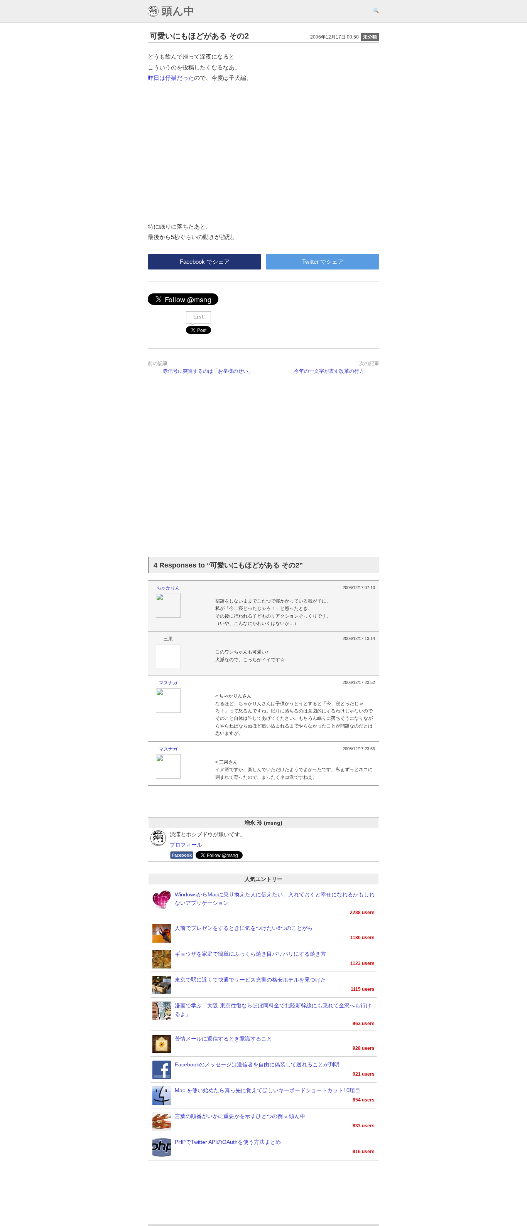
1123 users (362, 963)
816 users (364, 1151)
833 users (364, 1125)
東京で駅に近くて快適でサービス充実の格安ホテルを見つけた (250, 980)
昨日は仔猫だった (171, 77)
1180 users (362, 937)
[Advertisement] (263, 470)
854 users (364, 1100)
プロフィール (186, 845)
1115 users (363, 989)
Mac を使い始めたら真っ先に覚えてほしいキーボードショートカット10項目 (267, 1090)
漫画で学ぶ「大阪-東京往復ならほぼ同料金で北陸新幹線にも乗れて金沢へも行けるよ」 (273, 1010)
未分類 (370, 37)
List (198, 317)
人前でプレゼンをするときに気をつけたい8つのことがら (244, 928)
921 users (364, 1074)
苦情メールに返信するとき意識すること (223, 1039)
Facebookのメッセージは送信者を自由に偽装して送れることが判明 (257, 1065)
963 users (364, 1023)
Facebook (182, 855)
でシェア (205, 261)
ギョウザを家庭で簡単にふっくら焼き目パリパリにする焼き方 (250, 954)
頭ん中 (176, 11)
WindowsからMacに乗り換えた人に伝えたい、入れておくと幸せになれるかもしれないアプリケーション (275, 899)
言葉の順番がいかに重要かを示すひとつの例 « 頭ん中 (240, 1116)
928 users (364, 1048)
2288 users (362, 912)
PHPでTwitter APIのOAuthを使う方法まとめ (228, 1142)
